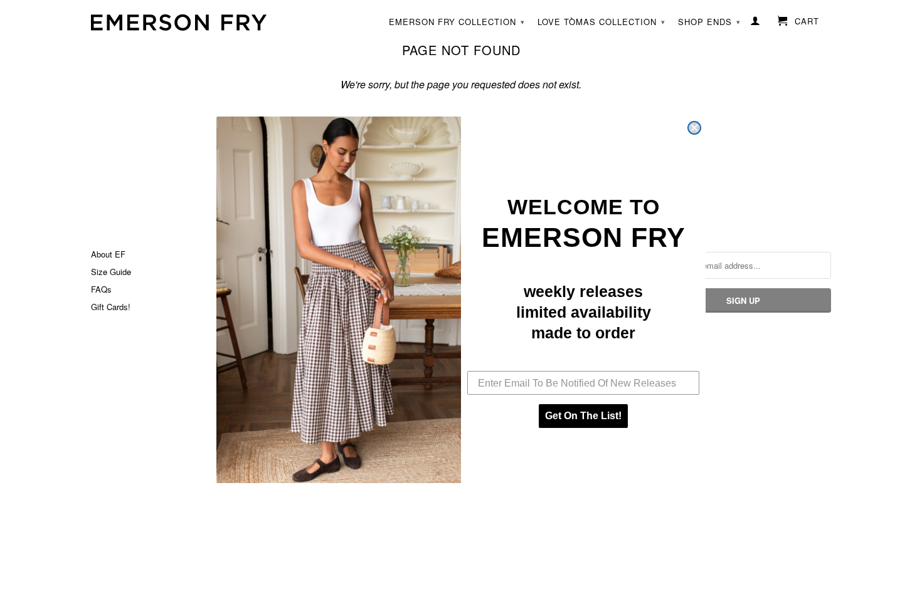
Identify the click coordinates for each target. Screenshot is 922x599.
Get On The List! (583, 415)
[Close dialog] (694, 128)
